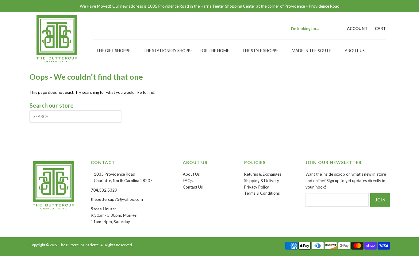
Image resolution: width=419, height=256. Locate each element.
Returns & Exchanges (262, 174)
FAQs (188, 180)
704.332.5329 (104, 190)
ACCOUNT (357, 28)
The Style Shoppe (260, 50)
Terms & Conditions (262, 193)
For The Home (214, 50)
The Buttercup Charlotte (79, 245)
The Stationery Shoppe (168, 50)
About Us (355, 50)
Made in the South (312, 50)
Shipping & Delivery (261, 180)
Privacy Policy (256, 187)
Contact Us (193, 187)
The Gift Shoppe (113, 50)
